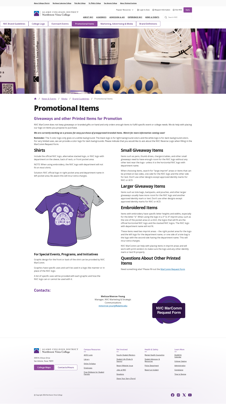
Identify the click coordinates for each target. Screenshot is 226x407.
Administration (179, 365)
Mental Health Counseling (154, 355)
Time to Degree (180, 374)
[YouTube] (190, 395)
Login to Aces (145, 10)
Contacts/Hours (66, 367)
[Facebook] (173, 395)
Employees (88, 368)
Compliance (178, 370)
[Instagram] (178, 395)
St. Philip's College (95, 3)
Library (86, 359)
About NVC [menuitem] (88, 17)
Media (64, 98)
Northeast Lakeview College (62, 3)
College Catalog (180, 361)
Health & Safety (151, 349)
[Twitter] (184, 395)
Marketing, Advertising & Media (117, 23)
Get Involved (122, 349)
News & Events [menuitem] (152, 17)
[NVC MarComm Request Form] (169, 310)
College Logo (38, 23)
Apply (188, 10)
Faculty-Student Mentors (126, 355)
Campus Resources (92, 349)
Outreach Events (60, 23)
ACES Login (88, 355)
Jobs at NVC (121, 370)
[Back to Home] (35, 98)
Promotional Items (84, 23)
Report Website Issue (125, 365)
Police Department (152, 365)
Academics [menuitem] (101, 17)
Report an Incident (152, 370)
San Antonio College (110, 3)
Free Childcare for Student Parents (94, 373)
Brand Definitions (148, 23)
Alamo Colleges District (42, 3)
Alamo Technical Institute (128, 3)
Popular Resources (123, 10)
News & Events (49, 98)
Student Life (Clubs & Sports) (125, 360)
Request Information (162, 10)
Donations (120, 374)
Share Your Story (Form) (126, 378)
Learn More (179, 349)
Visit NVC (178, 10)
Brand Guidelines (80, 98)
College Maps (44, 367)
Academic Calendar (178, 356)
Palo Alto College (80, 3)
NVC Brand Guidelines (14, 23)
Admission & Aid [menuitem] (117, 17)
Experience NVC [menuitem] (135, 17)
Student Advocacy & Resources (152, 360)
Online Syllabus (90, 363)
